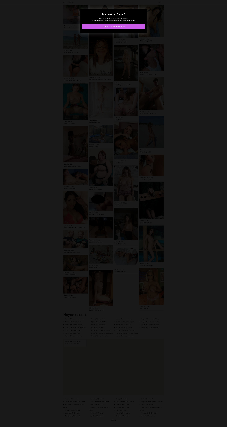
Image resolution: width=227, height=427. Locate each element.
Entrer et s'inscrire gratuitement (113, 26)
